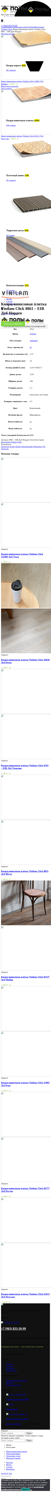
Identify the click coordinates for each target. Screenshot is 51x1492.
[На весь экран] (7, 1476)
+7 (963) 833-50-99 (9, 26)
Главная (4, 27)
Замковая (34, 341)
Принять (25, 1490)
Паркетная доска (13, 1385)
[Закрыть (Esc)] (2, 1476)
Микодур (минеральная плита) (17, 1419)
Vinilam (32, 27)
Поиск (29, 1433)
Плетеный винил (12, 1409)
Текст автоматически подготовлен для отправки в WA (24, 326)
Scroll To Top (6, 1473)
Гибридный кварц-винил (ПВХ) (17, 1399)
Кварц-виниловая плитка (18, 27)
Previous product (8, 34)
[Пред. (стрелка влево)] (2, 1478)
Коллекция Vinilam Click (11, 442)
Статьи (9, 1366)
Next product (6, 88)
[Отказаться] (31, 1490)
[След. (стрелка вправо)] (5, 1478)
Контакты (10, 1368)
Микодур (10, 1383)
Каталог (9, 1364)
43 (31, 347)
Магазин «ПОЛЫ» (13, 1424)
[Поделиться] (5, 1476)
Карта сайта (11, 1371)
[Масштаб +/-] (10, 1476)
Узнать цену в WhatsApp (13, 324)
